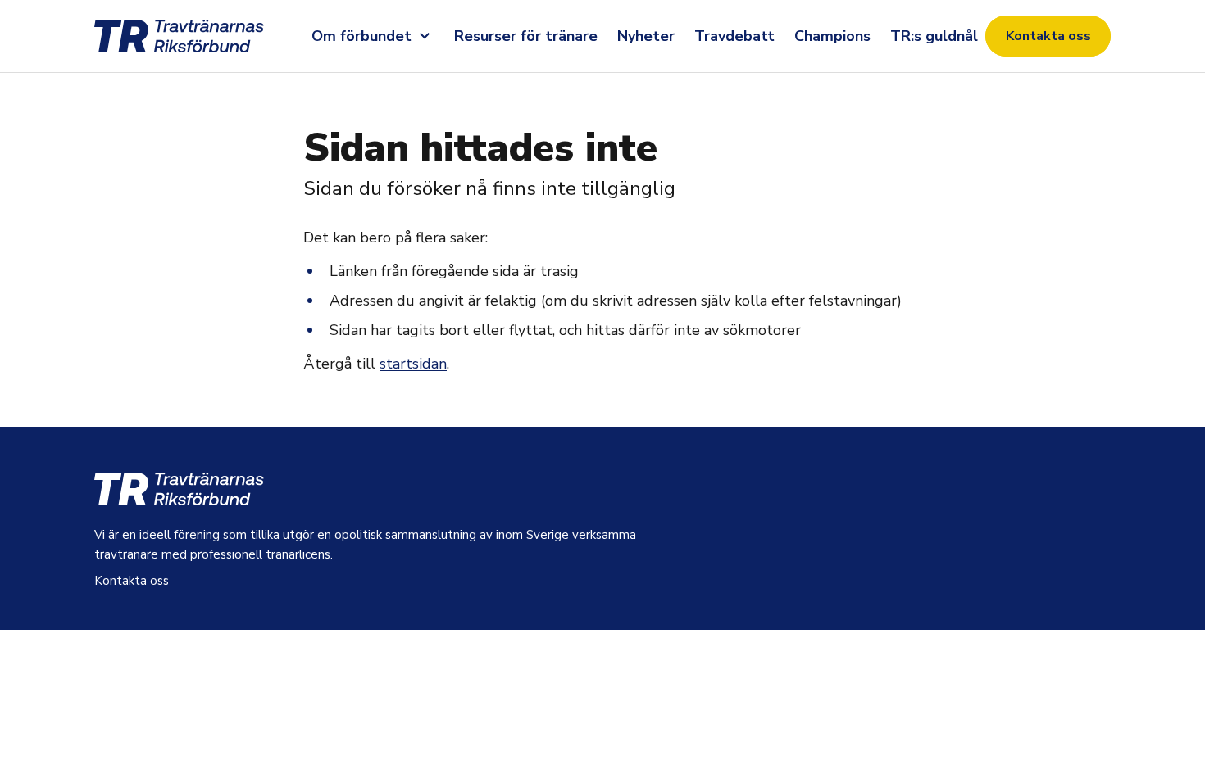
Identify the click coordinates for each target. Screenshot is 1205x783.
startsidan (413, 363)
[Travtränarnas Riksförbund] (199, 36)
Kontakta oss (1048, 36)
